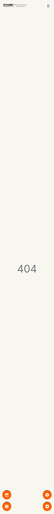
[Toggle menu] (48, 5)
